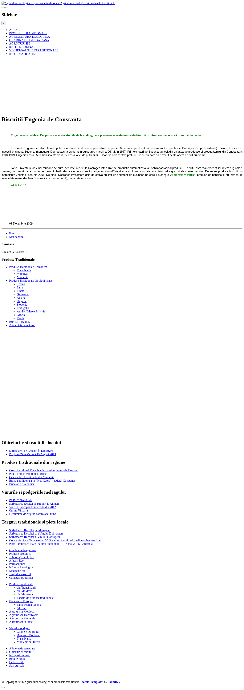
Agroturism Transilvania (23, 615)
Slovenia (22, 304)
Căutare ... (8, 251)
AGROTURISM (19, 43)
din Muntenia (25, 594)
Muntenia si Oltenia (28, 642)
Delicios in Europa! (21, 601)
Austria (21, 297)
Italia (20, 287)
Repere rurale (17, 658)
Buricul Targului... (20, 321)
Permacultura (17, 564)
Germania (23, 294)
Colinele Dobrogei (28, 631)
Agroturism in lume (21, 621)
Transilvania (24, 270)
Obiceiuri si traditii (20, 651)
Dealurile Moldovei (28, 635)
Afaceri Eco (16, 560)
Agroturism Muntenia (22, 618)
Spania (21, 284)
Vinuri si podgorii (19, 628)
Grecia (21, 314)
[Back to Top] (3, 687)
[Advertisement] (116, 85)
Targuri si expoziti (20, 574)
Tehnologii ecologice (21, 557)
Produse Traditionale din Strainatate (30, 280)
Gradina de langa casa (22, 550)
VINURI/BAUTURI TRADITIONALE (34, 50)
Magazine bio (17, 570)
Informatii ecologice (21, 567)
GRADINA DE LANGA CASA (29, 40)
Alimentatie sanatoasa (22, 325)
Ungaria (21, 301)
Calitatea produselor (21, 577)
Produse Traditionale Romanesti (28, 267)
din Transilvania (26, 587)
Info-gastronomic (19, 655)
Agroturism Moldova (22, 611)
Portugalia (23, 308)
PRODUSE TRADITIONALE (28, 33)
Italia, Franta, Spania (29, 604)
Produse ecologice (20, 553)
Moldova (22, 273)
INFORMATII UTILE (23, 53)
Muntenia (22, 277)
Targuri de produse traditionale (35, 597)
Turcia (20, 318)
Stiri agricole (16, 665)
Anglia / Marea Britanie (31, 311)
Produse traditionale (21, 584)
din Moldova (24, 591)
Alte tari (21, 608)
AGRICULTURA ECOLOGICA (29, 36)
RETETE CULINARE (23, 47)
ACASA (14, 29)
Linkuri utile (16, 662)
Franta (20, 290)
